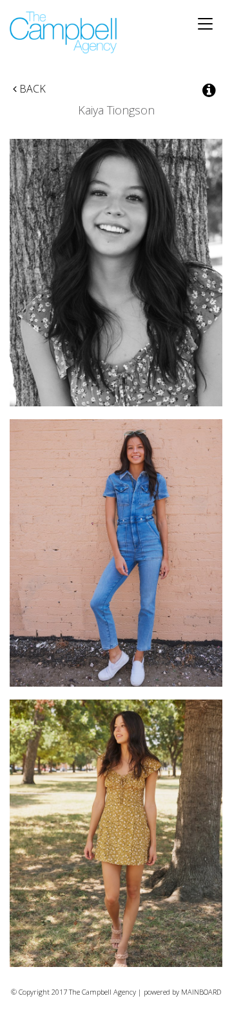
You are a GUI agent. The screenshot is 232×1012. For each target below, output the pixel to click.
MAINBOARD (201, 992)
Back (31, 89)
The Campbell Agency (64, 32)
